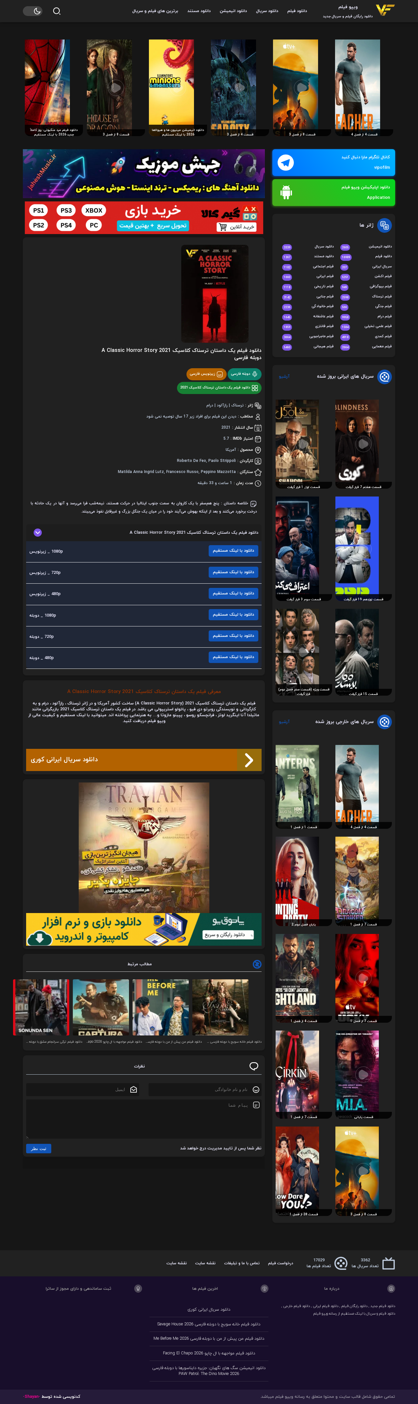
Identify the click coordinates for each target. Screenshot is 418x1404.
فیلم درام (367, 317)
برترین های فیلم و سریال (155, 11)
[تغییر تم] (32, 11)
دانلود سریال (267, 11)
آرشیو (284, 377)
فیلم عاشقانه (309, 317)
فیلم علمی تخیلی (367, 326)
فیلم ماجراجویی (309, 336)
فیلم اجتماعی (309, 267)
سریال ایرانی (367, 267)
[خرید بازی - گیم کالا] (144, 217)
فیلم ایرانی (309, 276)
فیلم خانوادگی (309, 306)
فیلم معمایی (367, 347)
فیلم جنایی (309, 297)
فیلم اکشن (367, 276)
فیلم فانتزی (309, 326)
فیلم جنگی (367, 306)
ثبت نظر (38, 1148)
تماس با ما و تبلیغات (242, 1263)
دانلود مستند (199, 11)
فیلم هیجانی (309, 347)
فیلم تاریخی (309, 287)
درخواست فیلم (280, 1263)
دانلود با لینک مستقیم (233, 551)
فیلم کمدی (367, 336)
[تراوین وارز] (144, 847)
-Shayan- (31, 1397)
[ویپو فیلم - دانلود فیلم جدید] (385, 11)
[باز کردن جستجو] (57, 11)
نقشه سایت (205, 1263)
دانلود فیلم (297, 11)
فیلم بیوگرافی (367, 287)
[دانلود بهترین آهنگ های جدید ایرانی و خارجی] (144, 173)
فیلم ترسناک (367, 297)
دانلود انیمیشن (233, 11)
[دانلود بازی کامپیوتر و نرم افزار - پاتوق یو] (144, 929)
